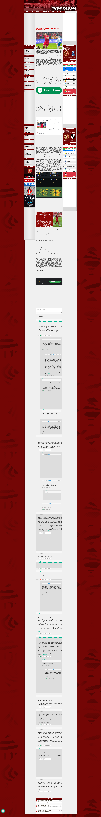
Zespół (27, 161)
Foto (53, 11)
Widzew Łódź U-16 (28, 73)
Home (27, 11)
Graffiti (27, 155)
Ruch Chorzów (28, 136)
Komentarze (28, 165)
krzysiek (52, 354)
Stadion (27, 54)
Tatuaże (27, 153)
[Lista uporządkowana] (43, 313)
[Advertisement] (29, 29)
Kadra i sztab (28, 57)
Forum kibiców (35, 11)
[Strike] (41, 313)
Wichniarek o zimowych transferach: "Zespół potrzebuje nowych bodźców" (49, 809)
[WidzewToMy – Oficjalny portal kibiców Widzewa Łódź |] (50, 5)
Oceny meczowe (28, 85)
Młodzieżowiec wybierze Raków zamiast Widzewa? (45, 800)
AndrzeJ (52, 669)
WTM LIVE (59, 11)
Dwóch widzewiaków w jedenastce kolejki (44, 811)
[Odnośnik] (48, 313)
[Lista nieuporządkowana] (44, 313)
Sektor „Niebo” (28, 132)
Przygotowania (28, 59)
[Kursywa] (38, 313)
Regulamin (27, 126)
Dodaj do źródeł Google (55, 281)
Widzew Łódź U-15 (28, 74)
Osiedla (27, 131)
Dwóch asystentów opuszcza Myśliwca (43, 802)
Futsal (27, 77)
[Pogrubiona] (37, 313)
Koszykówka (28, 78)
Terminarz (27, 58)
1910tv (27, 142)
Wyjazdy (27, 128)
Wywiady (27, 84)
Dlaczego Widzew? (29, 146)
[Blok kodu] (47, 313)
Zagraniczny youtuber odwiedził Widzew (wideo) (45, 810)
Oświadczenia (28, 86)
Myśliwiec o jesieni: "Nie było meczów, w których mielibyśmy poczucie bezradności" (50, 807)
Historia (27, 50)
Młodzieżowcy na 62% (41, 801)
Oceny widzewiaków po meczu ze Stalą (43, 805)
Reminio (49, 339)
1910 (52, 492)
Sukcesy (27, 51)
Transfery (27, 67)
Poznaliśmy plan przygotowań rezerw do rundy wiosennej (46, 812)
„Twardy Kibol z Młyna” (29, 145)
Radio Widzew (45, 11)
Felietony (27, 147)
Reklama (27, 162)
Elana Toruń (27, 135)
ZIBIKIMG (49, 583)
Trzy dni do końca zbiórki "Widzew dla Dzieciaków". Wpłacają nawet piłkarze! (49, 804)
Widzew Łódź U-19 (28, 70)
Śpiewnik (27, 150)
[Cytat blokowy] (45, 313)
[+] (51, 312)
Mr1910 (49, 454)
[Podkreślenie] (40, 313)
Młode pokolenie (28, 154)
